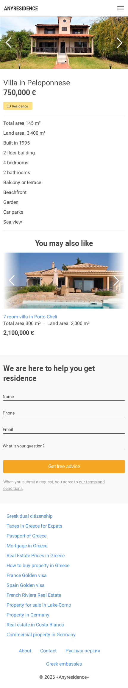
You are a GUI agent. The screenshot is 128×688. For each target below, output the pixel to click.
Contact (48, 651)
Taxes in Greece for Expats (34, 526)
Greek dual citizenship (30, 516)
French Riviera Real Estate (34, 595)
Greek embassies (64, 664)
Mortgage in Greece (27, 546)
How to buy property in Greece (38, 565)
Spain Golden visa (26, 585)
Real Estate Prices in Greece (36, 555)
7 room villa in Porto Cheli (30, 317)
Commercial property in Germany (41, 634)
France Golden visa (27, 575)
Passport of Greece (26, 536)
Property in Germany (28, 615)
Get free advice (64, 466)
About (25, 651)
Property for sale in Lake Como (39, 605)
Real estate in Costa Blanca (35, 625)
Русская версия (82, 651)
